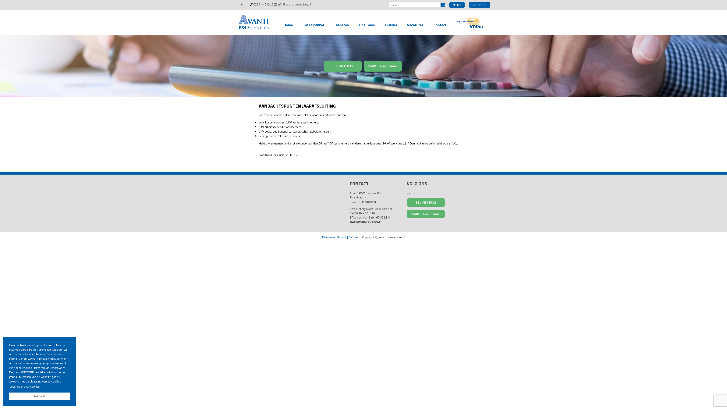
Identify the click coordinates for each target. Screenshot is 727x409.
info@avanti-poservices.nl (294, 4)
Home (288, 25)
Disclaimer (328, 237)
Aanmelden (480, 5)
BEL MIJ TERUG (343, 66)
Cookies (353, 237)
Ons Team (367, 25)
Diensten (342, 25)
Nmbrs (457, 5)
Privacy (341, 237)
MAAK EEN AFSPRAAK (383, 66)
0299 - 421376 (263, 4)
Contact (440, 25)
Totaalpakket (313, 25)
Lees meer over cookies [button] (25, 386)
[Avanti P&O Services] (254, 23)
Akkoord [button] (39, 396)
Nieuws (391, 25)
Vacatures (415, 25)
